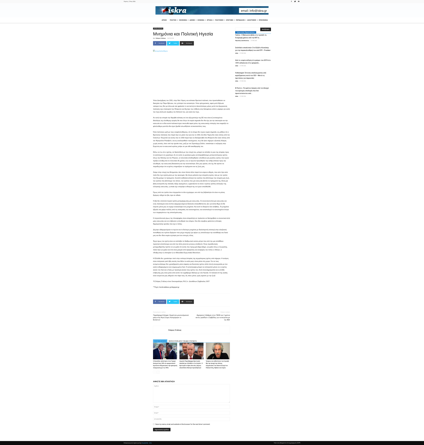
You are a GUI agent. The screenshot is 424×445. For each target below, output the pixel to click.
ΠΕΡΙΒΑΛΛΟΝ (240, 20)
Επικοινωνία (263, 20)
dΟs (150, 443)
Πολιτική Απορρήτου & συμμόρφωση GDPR (287, 443)
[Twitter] (295, 1)
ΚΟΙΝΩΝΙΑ (201, 20)
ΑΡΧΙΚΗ (164, 20)
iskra (236, 53)
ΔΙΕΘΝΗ (192, 20)
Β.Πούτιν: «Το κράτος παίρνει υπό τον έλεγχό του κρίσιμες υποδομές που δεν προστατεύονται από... (252, 90)
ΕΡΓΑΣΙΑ (209, 20)
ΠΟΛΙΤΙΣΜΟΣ (219, 20)
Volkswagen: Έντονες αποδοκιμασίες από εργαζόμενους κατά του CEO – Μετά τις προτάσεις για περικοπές (250, 75)
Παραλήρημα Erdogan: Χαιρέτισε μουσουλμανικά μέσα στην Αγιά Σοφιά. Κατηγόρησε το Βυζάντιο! (171, 317)
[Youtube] (298, 1)
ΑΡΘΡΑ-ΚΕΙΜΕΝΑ (158, 28)
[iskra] (212, 10)
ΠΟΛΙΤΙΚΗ (173, 20)
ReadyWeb (145, 443)
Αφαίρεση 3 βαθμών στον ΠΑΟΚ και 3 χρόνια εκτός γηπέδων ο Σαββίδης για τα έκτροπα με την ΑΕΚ (213, 317)
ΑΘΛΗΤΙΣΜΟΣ (251, 20)
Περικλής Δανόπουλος (242, 40)
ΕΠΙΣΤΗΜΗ (229, 20)
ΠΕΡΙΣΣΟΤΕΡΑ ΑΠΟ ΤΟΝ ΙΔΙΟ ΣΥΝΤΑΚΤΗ (183, 341)
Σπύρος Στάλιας (161, 38)
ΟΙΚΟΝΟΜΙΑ (183, 20)
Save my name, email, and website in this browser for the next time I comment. (182, 424)
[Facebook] (291, 1)
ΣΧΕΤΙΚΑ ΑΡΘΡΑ (160, 341)
